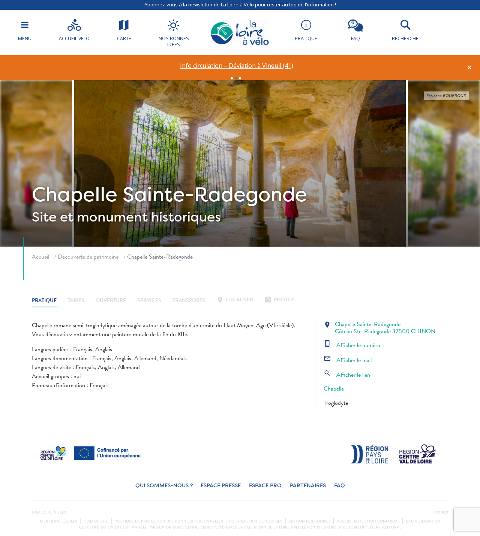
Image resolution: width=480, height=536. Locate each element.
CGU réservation (423, 521)
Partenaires (308, 485)
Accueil (40, 256)
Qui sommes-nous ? (164, 485)
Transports (188, 300)
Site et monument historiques (126, 217)
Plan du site (95, 521)
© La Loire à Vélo (49, 512)
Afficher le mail (348, 360)
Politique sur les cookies (255, 521)
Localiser (234, 300)
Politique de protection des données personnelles (168, 521)
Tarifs (76, 300)
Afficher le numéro (352, 345)
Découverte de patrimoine (88, 256)
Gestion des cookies (309, 521)
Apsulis (440, 512)
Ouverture (111, 300)
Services (149, 300)
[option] (236, 65)
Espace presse (221, 485)
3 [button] (240, 78)
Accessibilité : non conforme (368, 521)
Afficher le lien (347, 374)
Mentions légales (58, 521)
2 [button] (236, 78)
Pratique (44, 300)
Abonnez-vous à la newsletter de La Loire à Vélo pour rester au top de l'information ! (240, 4)
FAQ (339, 485)
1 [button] (232, 78)
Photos (279, 300)
